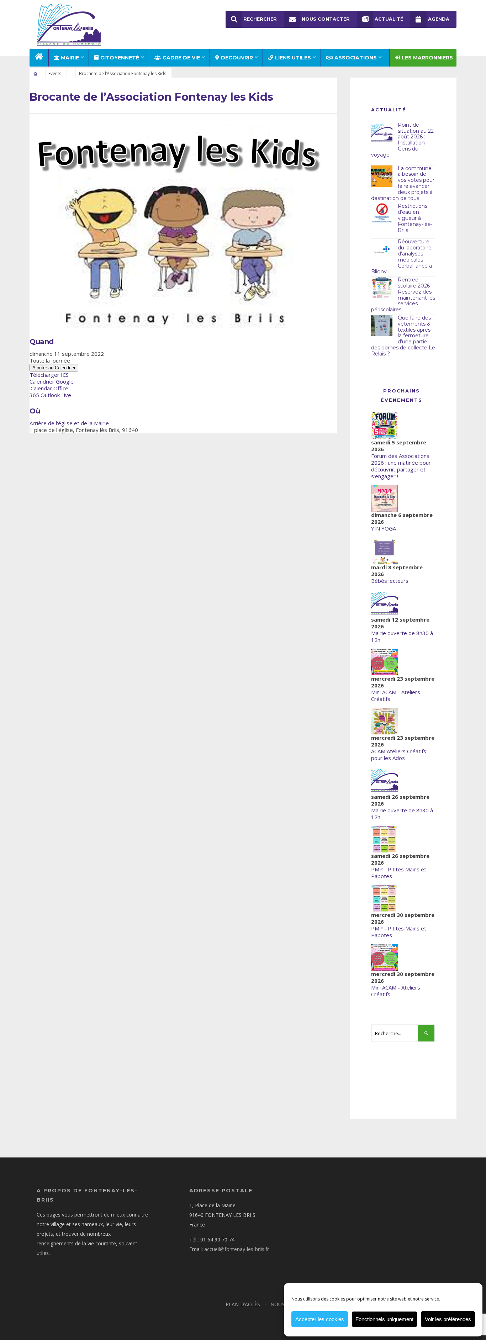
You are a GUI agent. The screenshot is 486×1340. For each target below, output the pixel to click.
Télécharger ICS (49, 374)
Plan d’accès (243, 1304)
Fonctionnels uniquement (384, 1319)
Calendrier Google (52, 381)
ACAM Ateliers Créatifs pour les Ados (398, 754)
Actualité (389, 19)
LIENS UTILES (293, 57)
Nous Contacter (326, 19)
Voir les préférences (448, 1319)
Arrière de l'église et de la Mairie (69, 423)
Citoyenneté (119, 57)
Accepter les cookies (319, 1319)
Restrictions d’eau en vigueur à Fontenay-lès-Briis (415, 218)
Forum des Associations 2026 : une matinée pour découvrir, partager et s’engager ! (401, 466)
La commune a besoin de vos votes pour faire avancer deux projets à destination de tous (402, 183)
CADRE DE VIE (181, 57)
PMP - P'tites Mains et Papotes (398, 873)
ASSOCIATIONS (355, 57)
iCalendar (41, 388)
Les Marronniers (427, 57)
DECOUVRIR (237, 57)
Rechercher (260, 19)
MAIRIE (70, 57)
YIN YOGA (383, 528)
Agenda (438, 19)
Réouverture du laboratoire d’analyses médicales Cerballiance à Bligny (401, 256)
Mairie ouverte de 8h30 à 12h (402, 636)
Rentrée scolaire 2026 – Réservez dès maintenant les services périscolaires (403, 294)
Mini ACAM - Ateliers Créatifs (395, 695)
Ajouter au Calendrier (53, 367)
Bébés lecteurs (389, 580)
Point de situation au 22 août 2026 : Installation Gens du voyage (402, 140)
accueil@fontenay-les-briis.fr (236, 1249)
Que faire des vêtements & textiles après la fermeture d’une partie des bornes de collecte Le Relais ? (403, 336)
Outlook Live (56, 395)
